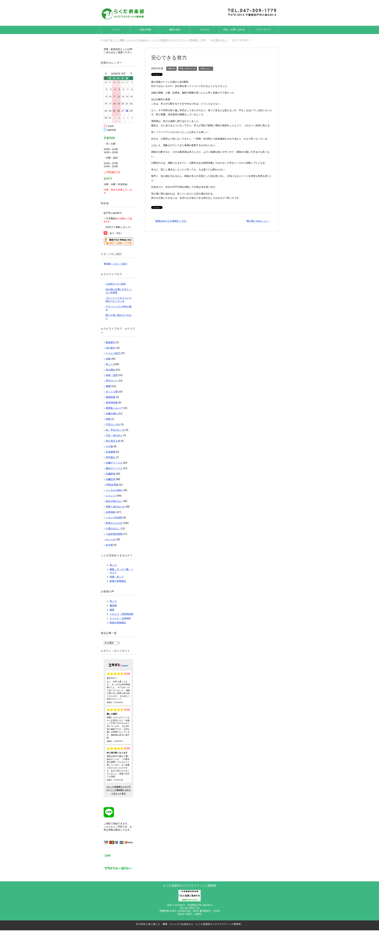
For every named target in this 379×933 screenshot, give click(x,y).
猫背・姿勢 (112, 375)
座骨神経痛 (112, 402)
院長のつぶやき (114, 523)
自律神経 (110, 512)
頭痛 (108, 359)
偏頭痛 (113, 605)
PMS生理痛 (112, 484)
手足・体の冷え (114, 435)
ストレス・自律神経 (120, 618)
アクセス (204, 29)
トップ (115, 29)
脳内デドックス (114, 468)
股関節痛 (110, 397)
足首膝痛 (110, 452)
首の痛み (110, 369)
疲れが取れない (114, 501)
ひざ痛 (109, 446)
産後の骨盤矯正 (118, 581)
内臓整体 (110, 473)
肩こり (109, 364)
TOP (154, 40)
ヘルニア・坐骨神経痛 (121, 614)
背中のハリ (112, 380)
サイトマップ (264, 29)
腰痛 (108, 386)
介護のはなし (206, 68)
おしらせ (110, 539)
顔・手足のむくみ (115, 430)
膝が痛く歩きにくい (257, 221)
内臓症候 (171, 68)
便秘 (108, 419)
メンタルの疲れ (114, 490)
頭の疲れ (110, 348)
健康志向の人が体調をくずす (170, 221)
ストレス (110, 495)
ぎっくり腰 (112, 391)
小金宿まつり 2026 (116, 284)
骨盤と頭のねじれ (187, 68)
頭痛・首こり (117, 576)
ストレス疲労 (113, 353)
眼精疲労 (110, 342)
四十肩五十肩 (113, 441)
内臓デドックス (114, 463)
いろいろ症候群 (114, 517)
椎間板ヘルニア (114, 408)
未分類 (109, 545)
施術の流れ (175, 29)
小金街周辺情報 (114, 534)
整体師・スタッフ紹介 (115, 264)
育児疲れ (110, 457)
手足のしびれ (113, 424)
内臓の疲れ (112, 413)
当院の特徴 (145, 29)
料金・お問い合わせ (234, 29)
